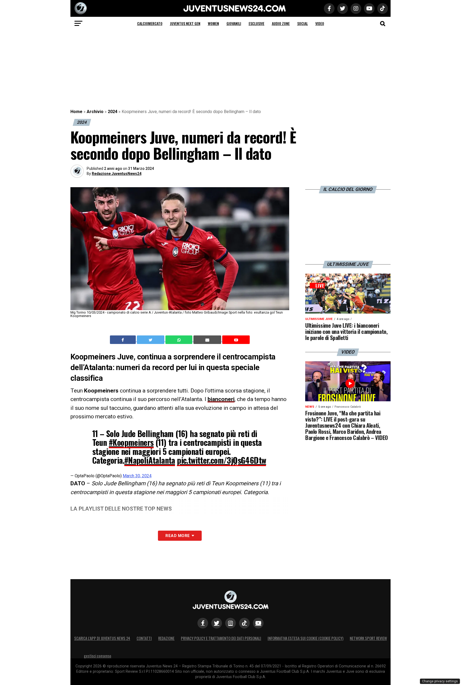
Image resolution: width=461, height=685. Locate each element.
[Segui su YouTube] (258, 623)
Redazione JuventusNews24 (116, 173)
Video (319, 23)
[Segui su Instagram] (230, 623)
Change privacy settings (440, 681)
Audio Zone (281, 23)
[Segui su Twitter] (216, 623)
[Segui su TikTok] (244, 623)
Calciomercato (149, 23)
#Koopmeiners (131, 442)
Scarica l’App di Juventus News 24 (102, 638)
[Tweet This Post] (151, 339)
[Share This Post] (179, 339)
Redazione (166, 638)
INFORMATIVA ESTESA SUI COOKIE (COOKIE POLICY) (305, 638)
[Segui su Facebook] (202, 623)
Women (213, 23)
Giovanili (233, 23)
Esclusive (256, 23)
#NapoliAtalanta (149, 460)
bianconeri (221, 399)
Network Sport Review (368, 638)
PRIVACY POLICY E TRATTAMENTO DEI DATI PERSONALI (221, 638)
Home (76, 111)
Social (302, 23)
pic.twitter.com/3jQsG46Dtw (221, 460)
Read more (177, 535)
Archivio (95, 111)
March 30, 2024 (137, 475)
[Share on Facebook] (123, 339)
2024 (112, 111)
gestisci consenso (97, 656)
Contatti (144, 638)
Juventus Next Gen (185, 23)
